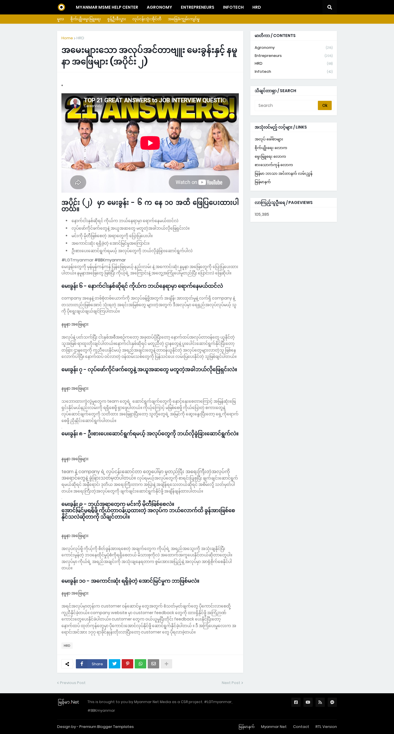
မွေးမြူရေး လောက (270, 156)
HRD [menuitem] (256, 7)
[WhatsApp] (140, 663)
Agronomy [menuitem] (159, 7)
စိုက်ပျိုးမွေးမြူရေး (85, 19)
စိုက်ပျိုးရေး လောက (271, 147)
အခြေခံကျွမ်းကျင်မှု (184, 19)
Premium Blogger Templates (106, 726)
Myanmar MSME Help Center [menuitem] (107, 7)
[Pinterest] (127, 663)
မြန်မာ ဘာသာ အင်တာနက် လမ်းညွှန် (283, 173)
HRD (80, 38)
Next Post (231, 682)
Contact (301, 726)
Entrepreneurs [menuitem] (197, 7)
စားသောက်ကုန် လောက (274, 165)
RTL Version (326, 726)
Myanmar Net (274, 726)
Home (67, 38)
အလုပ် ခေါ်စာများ (269, 139)
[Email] (153, 663)
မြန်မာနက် (263, 182)
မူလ (60, 19)
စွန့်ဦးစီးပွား (116, 19)
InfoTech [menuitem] (233, 7)
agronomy (294, 47)
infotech (294, 71)
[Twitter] (114, 663)
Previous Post (73, 682)
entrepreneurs (294, 55)
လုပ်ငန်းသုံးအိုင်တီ (147, 19)
